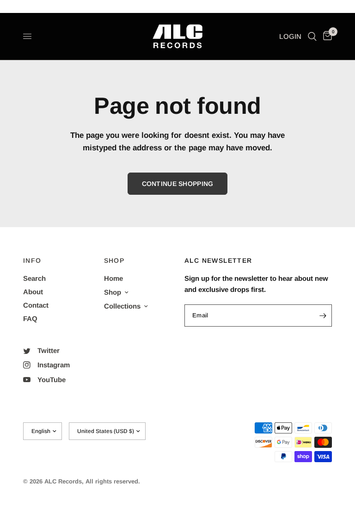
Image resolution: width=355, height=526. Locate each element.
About (33, 292)
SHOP (114, 260)
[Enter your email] (322, 315)
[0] (326, 36)
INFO (32, 260)
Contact (36, 305)
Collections (122, 306)
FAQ (30, 318)
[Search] (312, 36)
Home (113, 278)
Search (34, 278)
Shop (112, 292)
